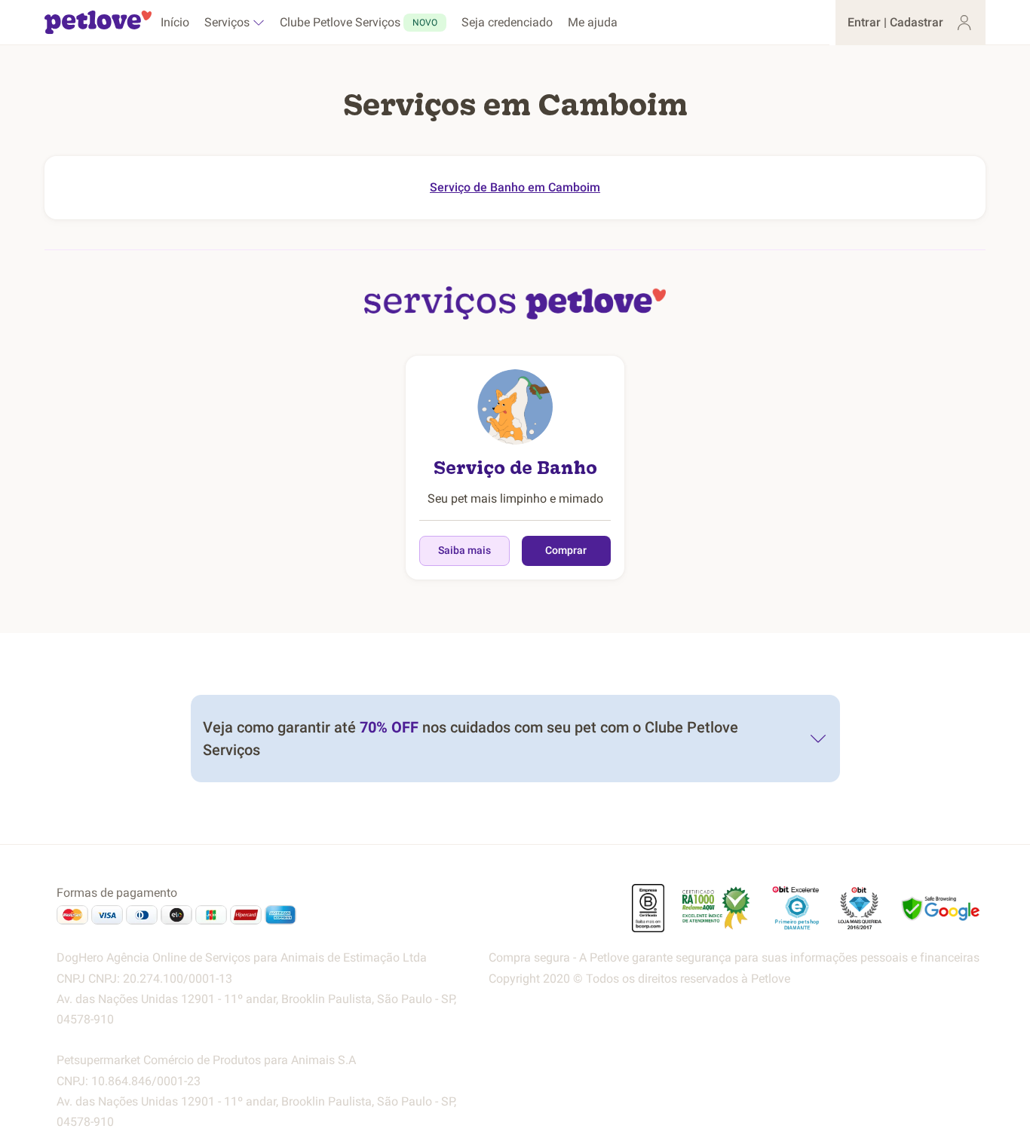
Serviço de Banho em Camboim (515, 187)
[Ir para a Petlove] (98, 23)
